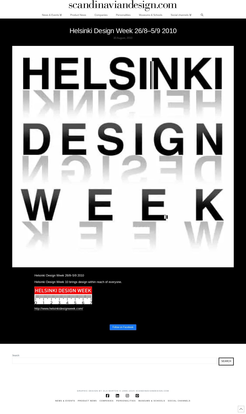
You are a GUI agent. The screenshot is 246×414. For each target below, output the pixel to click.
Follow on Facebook (123, 327)
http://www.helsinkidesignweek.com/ (58, 308)
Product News (87, 401)
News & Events (65, 401)
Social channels (179, 401)
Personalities (126, 401)
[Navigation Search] (202, 14)
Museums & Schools (151, 401)
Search (15, 355)
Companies (107, 401)
